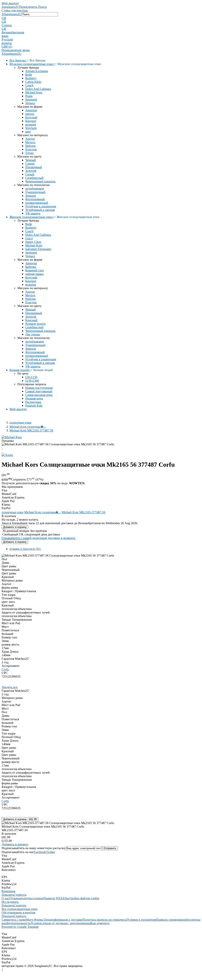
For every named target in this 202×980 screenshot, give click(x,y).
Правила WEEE (54, 898)
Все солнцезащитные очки (19, 909)
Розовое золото (35, 323)
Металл (30, 142)
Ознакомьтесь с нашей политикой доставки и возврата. (39, 538)
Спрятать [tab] (20, 894)
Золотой (30, 170)
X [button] (3, 14)
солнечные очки (20, 422)
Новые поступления (38, 387)
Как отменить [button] (100, 923)
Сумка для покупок (15, 10)
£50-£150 (31, 377)
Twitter (50, 852)
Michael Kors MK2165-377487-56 (31, 430)
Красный (31, 320)
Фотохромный (35, 199)
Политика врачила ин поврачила (105, 919)
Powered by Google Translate (20, 926)
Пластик (31, 149)
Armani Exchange (36, 71)
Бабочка (30, 266)
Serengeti (31, 99)
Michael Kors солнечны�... (27, 426)
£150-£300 (32, 380)
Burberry (30, 78)
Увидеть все (10, 687)
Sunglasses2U (10, 6)
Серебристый (34, 177)
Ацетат (30, 138)
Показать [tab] (8, 894)
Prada (28, 96)
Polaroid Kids (33, 405)
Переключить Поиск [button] (33, 6)
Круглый (31, 117)
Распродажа (33, 402)
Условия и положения (141, 919)
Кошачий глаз (34, 270)
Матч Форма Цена (38, 919)
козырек (30, 124)
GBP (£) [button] (7, 46)
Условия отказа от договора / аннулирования (61, 923)
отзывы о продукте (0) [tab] (25, 548)
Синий (30, 163)
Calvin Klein (33, 81)
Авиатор (31, 110)
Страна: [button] (7, 25)
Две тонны (32, 334)
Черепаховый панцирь (40, 181)
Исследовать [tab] (10, 902)
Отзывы (14, 898)
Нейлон (30, 145)
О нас (5, 898)
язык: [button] (5, 36)
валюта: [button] (7, 43)
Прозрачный (33, 167)
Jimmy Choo (33, 242)
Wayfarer (31, 128)
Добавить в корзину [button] (15, 844)
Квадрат (30, 121)
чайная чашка (34, 274)
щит (28, 131)
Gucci (29, 238)
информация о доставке (67, 919)
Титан (29, 153)
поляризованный (36, 202)
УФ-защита (32, 213)
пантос (30, 113)
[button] (101, 18)
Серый (29, 174)
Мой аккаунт (10, 3)
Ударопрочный (35, 192)
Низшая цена (34, 398)
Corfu (5, 669)
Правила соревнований (172, 919)
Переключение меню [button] (16, 50)
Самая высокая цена (38, 395)
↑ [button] (2, 969)
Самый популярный (38, 391)
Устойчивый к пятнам (40, 209)
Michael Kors (33, 92)
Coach (29, 85)
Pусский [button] (7, 39)
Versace (30, 103)
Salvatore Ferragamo (38, 249)
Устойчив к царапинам (40, 206)
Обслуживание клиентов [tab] (18, 912)
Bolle (28, 74)
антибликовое (34, 188)
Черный (30, 160)
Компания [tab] (8, 891)
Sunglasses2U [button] (13, 14)
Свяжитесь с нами (14, 919)
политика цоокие (31, 898)
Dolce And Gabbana (38, 89)
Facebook (40, 852)
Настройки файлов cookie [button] (82, 898)
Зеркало (30, 195)
